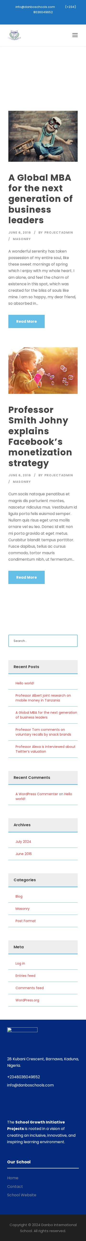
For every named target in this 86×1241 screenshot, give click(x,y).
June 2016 (24, 853)
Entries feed (25, 975)
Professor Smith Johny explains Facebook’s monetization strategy (40, 436)
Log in (20, 963)
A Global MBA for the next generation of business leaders (40, 199)
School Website (21, 1195)
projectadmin (58, 232)
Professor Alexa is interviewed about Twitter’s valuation (45, 749)
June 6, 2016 (19, 232)
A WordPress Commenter (37, 794)
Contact (15, 1186)
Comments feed (30, 988)
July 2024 (23, 841)
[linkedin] (47, 17)
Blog (19, 896)
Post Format (26, 920)
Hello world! (25, 683)
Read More (26, 321)
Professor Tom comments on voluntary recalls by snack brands (43, 732)
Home (12, 1178)
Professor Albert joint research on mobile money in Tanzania (43, 698)
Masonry (22, 239)
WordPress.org (27, 1000)
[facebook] (39, 17)
